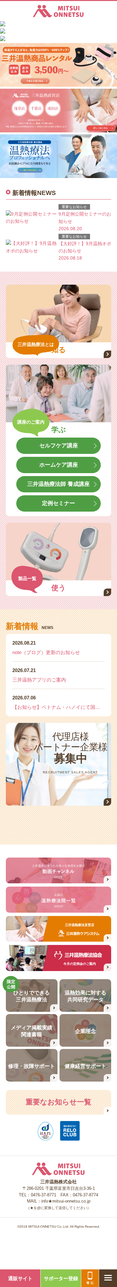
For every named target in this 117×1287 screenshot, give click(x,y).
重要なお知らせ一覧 (58, 1102)
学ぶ (58, 430)
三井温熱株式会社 (58, 11)
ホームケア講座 (58, 465)
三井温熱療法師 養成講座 (58, 484)
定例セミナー (58, 503)
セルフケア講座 (58, 445)
